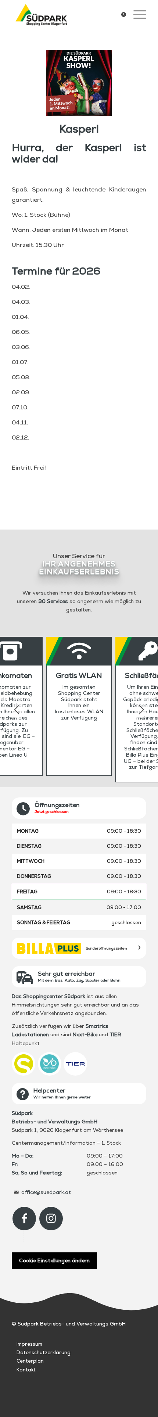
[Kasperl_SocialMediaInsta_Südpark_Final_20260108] (79, 83)
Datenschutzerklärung (44, 1352)
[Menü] (136, 14)
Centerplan (30, 1361)
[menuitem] (120, 14)
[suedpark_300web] (65, 14)
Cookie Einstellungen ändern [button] (54, 1260)
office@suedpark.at (46, 1192)
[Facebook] (24, 1218)
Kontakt (26, 1370)
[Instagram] (51, 1218)
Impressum (29, 1344)
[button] (141, 710)
